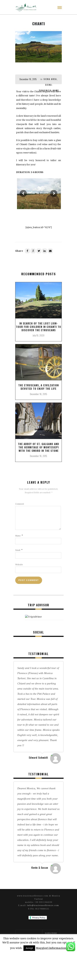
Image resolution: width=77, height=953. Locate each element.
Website (19, 564)
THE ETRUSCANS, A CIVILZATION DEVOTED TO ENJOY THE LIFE (38, 386)
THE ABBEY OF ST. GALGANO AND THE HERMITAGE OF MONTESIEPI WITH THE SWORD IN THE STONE (38, 447)
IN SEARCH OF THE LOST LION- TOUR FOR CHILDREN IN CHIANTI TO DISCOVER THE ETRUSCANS (38, 326)
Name (19, 536)
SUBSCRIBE (51, 933)
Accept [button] (29, 948)
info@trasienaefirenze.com (43, 905)
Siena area (50, 79)
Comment (19, 504)
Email (19, 550)
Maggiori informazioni (51, 948)
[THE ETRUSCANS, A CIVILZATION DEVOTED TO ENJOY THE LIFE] (38, 363)
